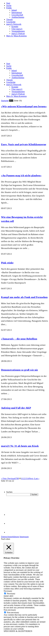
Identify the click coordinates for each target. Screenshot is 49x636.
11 (22, 478)
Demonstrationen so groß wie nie (19, 369)
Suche (8, 5)
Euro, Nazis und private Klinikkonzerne (23, 144)
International (16, 12)
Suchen (9, 492)
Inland (14, 10)
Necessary (11, 593)
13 (26, 478)
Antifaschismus (17, 17)
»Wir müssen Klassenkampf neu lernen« (24, 106)
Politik (9, 8)
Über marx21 (16, 29)
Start (8, 3)
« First (3, 478)
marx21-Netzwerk (13, 24)
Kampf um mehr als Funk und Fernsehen (24, 297)
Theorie (9, 19)
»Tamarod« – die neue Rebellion (19, 338)
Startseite (4, 101)
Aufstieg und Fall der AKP (16, 407)
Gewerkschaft (17, 15)
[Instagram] (10, 532)
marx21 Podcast (18, 33)
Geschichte (10, 22)
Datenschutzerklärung (10, 537)
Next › (31, 478)
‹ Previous (10, 478)
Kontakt (14, 26)
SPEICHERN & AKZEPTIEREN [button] (18, 631)
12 (24, 478)
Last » (36, 478)
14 (28, 478)
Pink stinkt (7, 262)
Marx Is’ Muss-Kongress (16, 36)
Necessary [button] (8, 591)
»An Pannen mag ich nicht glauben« (21, 175)
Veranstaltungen (18, 31)
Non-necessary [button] (10, 610)
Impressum (24, 537)
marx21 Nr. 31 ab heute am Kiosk (20, 445)
